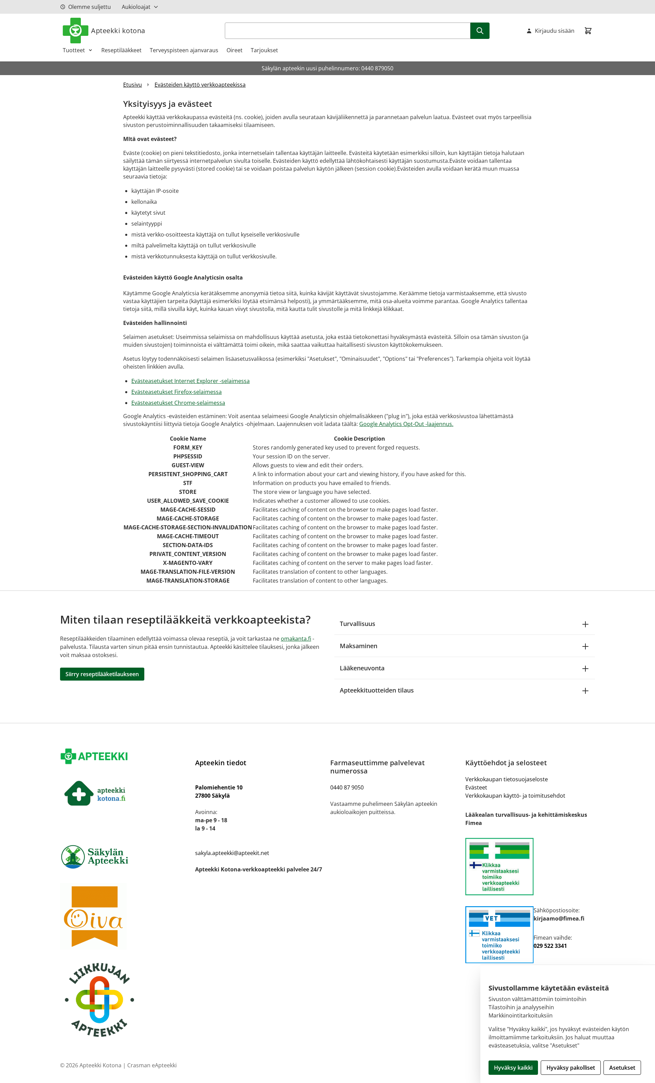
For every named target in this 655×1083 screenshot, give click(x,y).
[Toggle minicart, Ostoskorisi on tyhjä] (588, 30)
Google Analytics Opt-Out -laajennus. (406, 424)
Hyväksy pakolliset (571, 1067)
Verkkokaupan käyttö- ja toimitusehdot (515, 795)
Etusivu (132, 84)
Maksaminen (358, 646)
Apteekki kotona (118, 30)
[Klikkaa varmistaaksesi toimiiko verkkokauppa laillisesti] (530, 866)
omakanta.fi (296, 638)
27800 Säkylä (212, 795)
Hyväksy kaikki (513, 1067)
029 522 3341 (550, 946)
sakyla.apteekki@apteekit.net (232, 853)
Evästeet (476, 787)
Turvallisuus (357, 623)
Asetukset (622, 1067)
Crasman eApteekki (152, 1065)
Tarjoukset (264, 50)
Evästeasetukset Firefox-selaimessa (176, 392)
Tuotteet (74, 50)
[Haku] (480, 31)
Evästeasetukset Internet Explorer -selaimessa (190, 381)
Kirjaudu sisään (554, 30)
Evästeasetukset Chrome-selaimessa (178, 403)
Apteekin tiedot (220, 762)
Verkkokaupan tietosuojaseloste (506, 779)
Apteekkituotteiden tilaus (377, 690)
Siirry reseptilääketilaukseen (102, 674)
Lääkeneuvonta (362, 668)
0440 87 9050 (347, 787)
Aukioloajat (136, 7)
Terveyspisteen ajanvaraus (184, 50)
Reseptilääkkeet (121, 50)
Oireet (235, 50)
